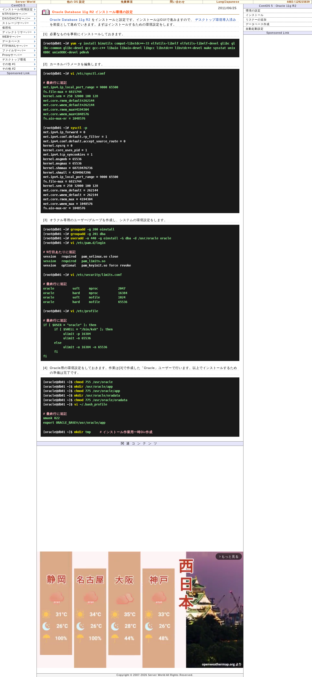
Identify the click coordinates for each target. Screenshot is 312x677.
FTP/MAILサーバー (15, 45)
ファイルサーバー (14, 50)
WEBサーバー (11, 36)
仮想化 (6, 27)
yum (73, 43)
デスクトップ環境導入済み (215, 19)
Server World (25, 1)
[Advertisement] (140, 500)
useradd (77, 238)
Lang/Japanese (228, 1)
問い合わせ (177, 1)
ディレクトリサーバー (17, 32)
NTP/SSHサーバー (15, 14)
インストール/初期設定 (17, 9)
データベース (11, 41)
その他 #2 (9, 68)
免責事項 (127, 1)
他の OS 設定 (76, 1)
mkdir (78, 386)
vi (72, 73)
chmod (78, 382)
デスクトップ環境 (14, 59)
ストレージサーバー (15, 23)
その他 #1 (9, 64)
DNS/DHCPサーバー (16, 18)
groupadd (78, 229)
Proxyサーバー (12, 55)
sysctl (76, 128)
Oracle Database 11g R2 (70, 19)
